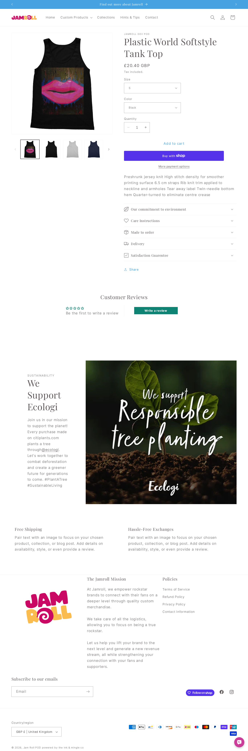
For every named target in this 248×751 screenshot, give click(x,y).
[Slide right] (109, 149)
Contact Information (178, 612)
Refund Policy (173, 597)
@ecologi (50, 449)
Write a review (156, 310)
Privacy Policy (174, 604)
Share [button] (134, 269)
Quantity (130, 118)
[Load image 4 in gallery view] (72, 149)
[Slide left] (15, 149)
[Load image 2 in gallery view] (51, 149)
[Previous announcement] (12, 4)
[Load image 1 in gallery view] (30, 149)
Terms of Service (176, 589)
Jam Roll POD (32, 747)
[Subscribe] (88, 691)
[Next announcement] (236, 4)
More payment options (174, 166)
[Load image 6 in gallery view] (93, 149)
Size (127, 79)
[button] (76, 17)
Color (128, 99)
